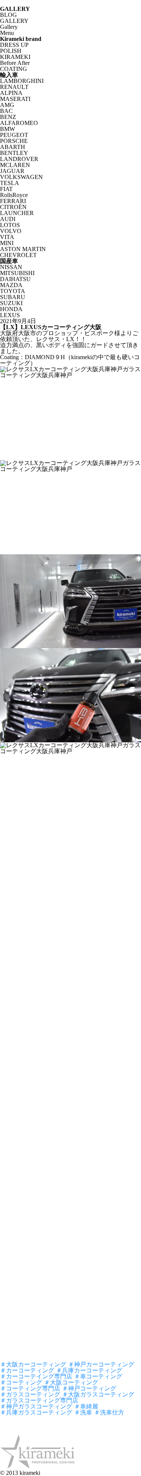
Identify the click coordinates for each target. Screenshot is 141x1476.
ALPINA (11, 93)
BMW (7, 129)
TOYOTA (12, 291)
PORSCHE (14, 141)
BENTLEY (14, 153)
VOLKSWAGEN (21, 177)
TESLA (9, 183)
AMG (7, 105)
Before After (15, 63)
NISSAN (11, 267)
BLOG (8, 15)
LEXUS (10, 315)
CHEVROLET (18, 255)
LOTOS (10, 225)
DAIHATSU (15, 279)
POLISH (10, 51)
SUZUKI (11, 303)
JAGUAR (12, 171)
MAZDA (11, 285)
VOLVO (10, 231)
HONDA (11, 309)
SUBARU (12, 297)
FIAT (6, 189)
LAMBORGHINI (22, 81)
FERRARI (13, 201)
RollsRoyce (14, 195)
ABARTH (12, 147)
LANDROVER (19, 159)
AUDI (7, 219)
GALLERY (14, 21)
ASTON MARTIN (23, 249)
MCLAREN (15, 165)
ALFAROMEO (19, 123)
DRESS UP (14, 45)
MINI (7, 243)
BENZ (8, 117)
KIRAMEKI (15, 57)
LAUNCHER (17, 213)
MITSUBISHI (17, 273)
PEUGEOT (14, 135)
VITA (7, 237)
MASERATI (15, 99)
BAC (6, 111)
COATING (13, 69)
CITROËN (13, 207)
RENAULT (14, 87)
